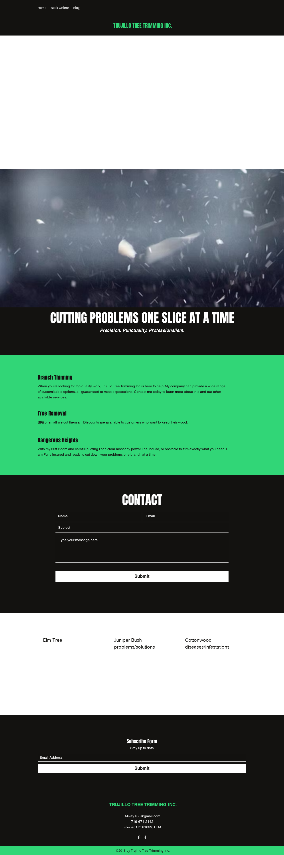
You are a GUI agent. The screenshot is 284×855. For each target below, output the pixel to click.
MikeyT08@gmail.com (142, 816)
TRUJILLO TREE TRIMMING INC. (142, 26)
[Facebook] (138, 837)
